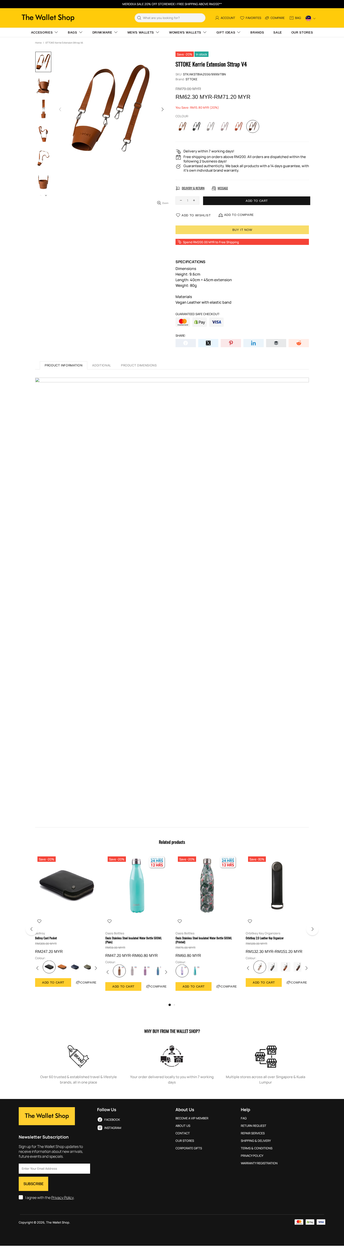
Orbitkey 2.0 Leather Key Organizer (265, 938)
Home (38, 42)
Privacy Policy (62, 1198)
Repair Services (253, 1133)
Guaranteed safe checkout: (198, 314)
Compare (88, 982)
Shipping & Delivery (256, 1141)
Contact (183, 1133)
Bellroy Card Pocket (46, 938)
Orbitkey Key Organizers (263, 933)
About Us (183, 1126)
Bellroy (40, 933)
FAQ (244, 1118)
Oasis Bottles (114, 933)
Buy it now (242, 230)
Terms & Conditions (256, 1148)
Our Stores (185, 1141)
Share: (181, 336)
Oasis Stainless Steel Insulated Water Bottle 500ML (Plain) (133, 940)
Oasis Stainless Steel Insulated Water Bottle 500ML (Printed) (204, 940)
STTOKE (191, 79)
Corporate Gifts (189, 1148)
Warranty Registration (259, 1163)
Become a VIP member (192, 1118)
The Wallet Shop (48, 17)
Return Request (253, 1126)
